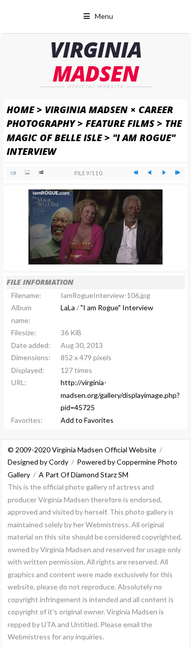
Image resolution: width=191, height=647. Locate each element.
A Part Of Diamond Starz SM (83, 474)
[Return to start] (135, 172)
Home (20, 109)
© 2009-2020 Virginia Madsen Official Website (82, 449)
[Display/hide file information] (27, 172)
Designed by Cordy (38, 461)
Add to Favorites (87, 420)
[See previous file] (149, 172)
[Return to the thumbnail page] (13, 172)
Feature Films (120, 123)
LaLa (68, 307)
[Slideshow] (41, 172)
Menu (104, 16)
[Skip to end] (177, 172)
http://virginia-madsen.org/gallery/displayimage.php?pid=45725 (120, 395)
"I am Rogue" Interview (116, 307)
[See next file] (163, 172)
